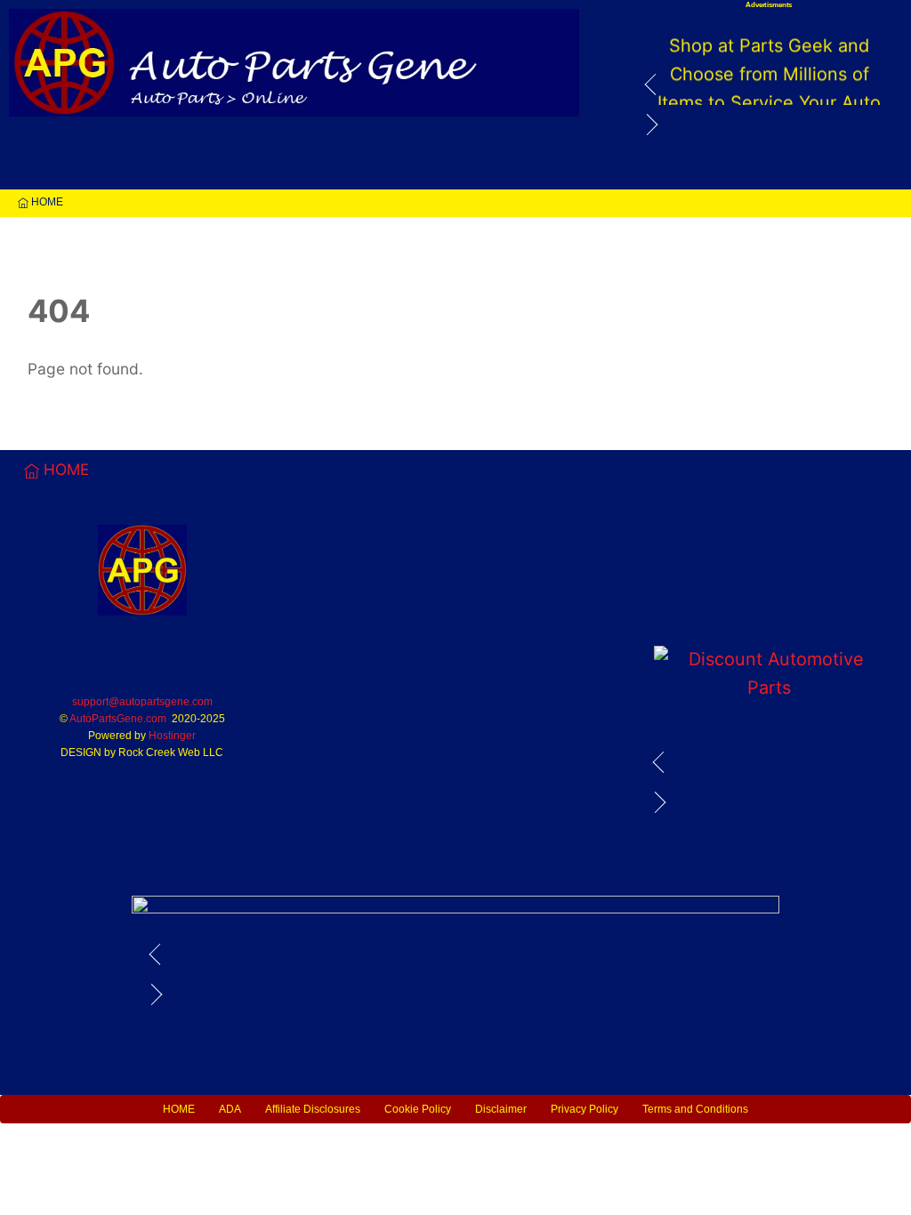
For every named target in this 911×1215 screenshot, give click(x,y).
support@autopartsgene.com (142, 702)
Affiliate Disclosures (312, 1109)
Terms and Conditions (695, 1109)
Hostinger (172, 735)
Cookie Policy (417, 1109)
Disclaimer (501, 1109)
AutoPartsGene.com (117, 718)
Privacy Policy (584, 1109)
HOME (45, 202)
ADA (230, 1109)
